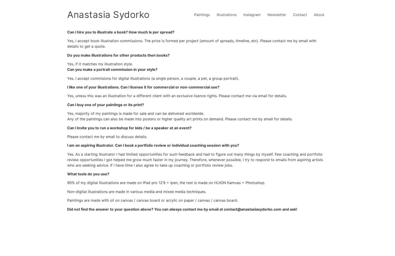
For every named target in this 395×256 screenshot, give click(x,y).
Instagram (252, 14)
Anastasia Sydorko (108, 14)
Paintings (202, 14)
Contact (300, 14)
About (319, 14)
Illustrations (227, 14)
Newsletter (276, 14)
